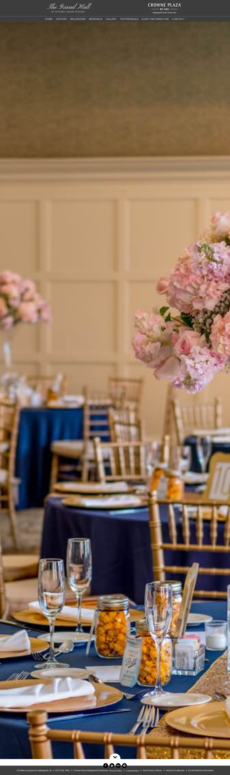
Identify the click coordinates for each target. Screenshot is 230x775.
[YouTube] (112, 765)
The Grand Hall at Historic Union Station (69, 8)
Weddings (95, 19)
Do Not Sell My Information (201, 770)
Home (49, 19)
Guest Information (155, 19)
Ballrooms (78, 19)
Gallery (111, 19)
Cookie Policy (132, 770)
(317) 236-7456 (62, 770)
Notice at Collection (175, 770)
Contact (178, 19)
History (61, 19)
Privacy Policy (115, 770)
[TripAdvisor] (118, 765)
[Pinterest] (124, 765)
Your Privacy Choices (152, 770)
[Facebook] (105, 765)
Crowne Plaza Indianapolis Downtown (90, 770)
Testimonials (129, 19)
